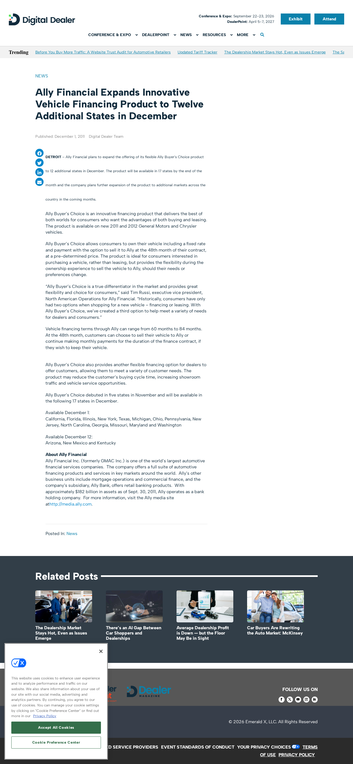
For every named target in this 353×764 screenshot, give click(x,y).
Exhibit (296, 19)
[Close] (101, 651)
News (41, 76)
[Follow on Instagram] (306, 699)
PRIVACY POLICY (297, 754)
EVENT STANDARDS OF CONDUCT (197, 747)
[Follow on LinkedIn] (315, 699)
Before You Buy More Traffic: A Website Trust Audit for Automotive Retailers (103, 52)
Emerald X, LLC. (261, 721)
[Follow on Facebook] (282, 699)
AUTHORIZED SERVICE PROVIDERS (120, 747)
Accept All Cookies (56, 727)
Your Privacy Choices (264, 747)
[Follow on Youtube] (298, 699)
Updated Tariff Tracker (197, 52)
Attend (329, 19)
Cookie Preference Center (56, 742)
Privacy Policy (44, 716)
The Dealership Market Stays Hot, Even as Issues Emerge (275, 52)
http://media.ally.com (70, 504)
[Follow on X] (290, 699)
